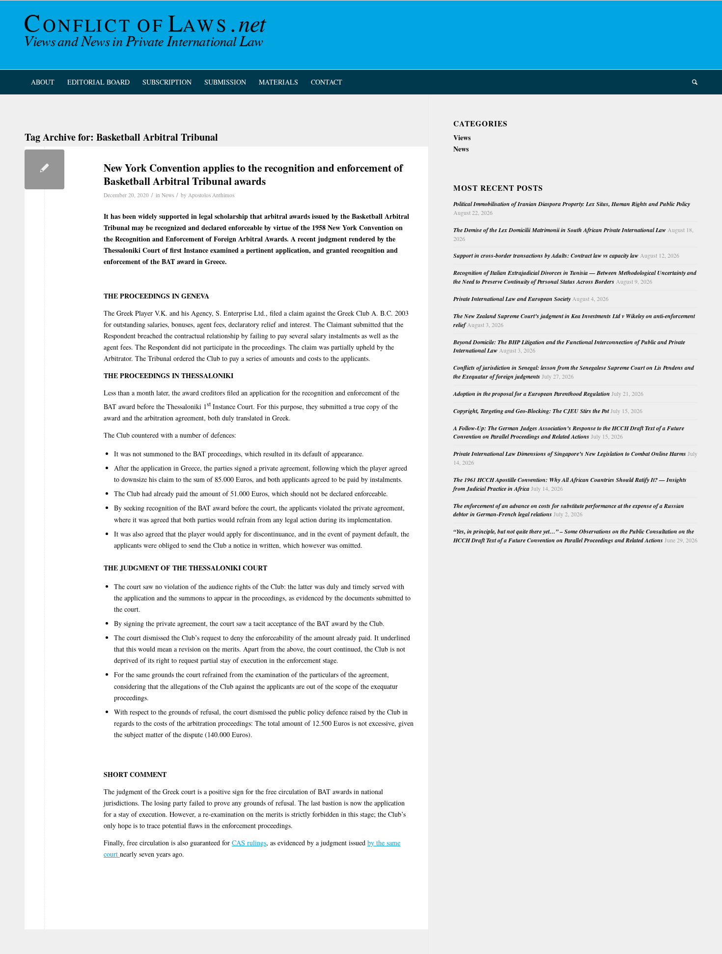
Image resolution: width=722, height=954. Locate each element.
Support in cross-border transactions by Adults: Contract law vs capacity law (546, 255)
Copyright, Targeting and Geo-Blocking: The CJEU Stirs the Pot (531, 411)
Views (462, 137)
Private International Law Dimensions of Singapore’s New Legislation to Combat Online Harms (569, 453)
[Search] (691, 82)
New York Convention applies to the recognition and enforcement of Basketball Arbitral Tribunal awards (253, 174)
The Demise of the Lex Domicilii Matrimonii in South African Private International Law (559, 230)
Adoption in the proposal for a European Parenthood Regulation (531, 393)
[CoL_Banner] (147, 34)
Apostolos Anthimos (211, 195)
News (168, 195)
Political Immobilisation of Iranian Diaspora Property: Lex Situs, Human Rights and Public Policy (571, 204)
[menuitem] (43, 82)
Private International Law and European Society (512, 299)
